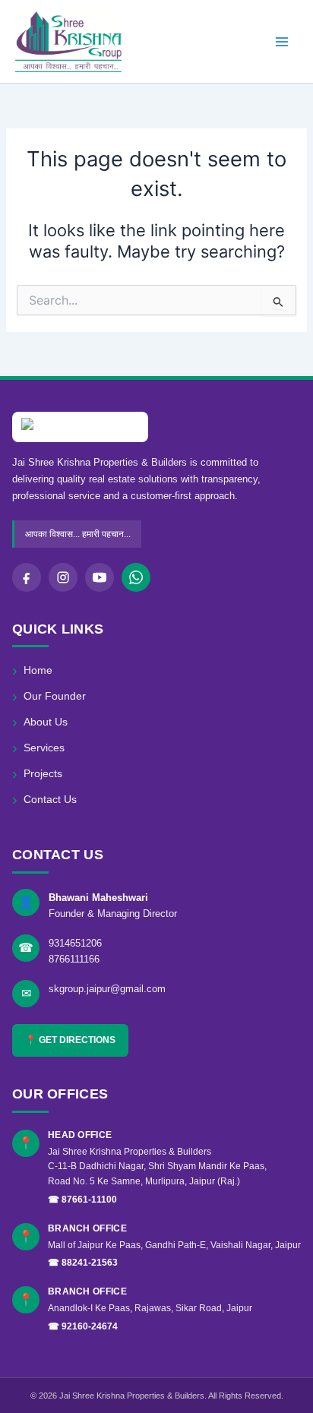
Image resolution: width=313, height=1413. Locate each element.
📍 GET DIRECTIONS (70, 1040)
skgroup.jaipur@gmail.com (107, 988)
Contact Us (44, 800)
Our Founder (49, 696)
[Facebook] (26, 577)
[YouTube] (99, 577)
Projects (37, 774)
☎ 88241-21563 (83, 1262)
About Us (40, 722)
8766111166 (74, 959)
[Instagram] (63, 577)
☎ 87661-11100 (82, 1199)
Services (38, 748)
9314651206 (75, 943)
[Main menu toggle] (282, 42)
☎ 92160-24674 (83, 1326)
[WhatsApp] (136, 577)
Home (32, 670)
